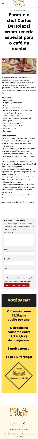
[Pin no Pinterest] (20, 209)
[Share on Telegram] (31, 209)
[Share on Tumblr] (28, 209)
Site (5, 268)
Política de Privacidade (19, 429)
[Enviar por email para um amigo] (17, 209)
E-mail (7, 259)
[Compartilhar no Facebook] (10, 209)
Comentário (9, 232)
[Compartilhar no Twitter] (13, 209)
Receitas (24, 10)
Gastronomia (16, 10)
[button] (3, 3)
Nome (7, 249)
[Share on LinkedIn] (24, 209)
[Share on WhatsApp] (6, 209)
